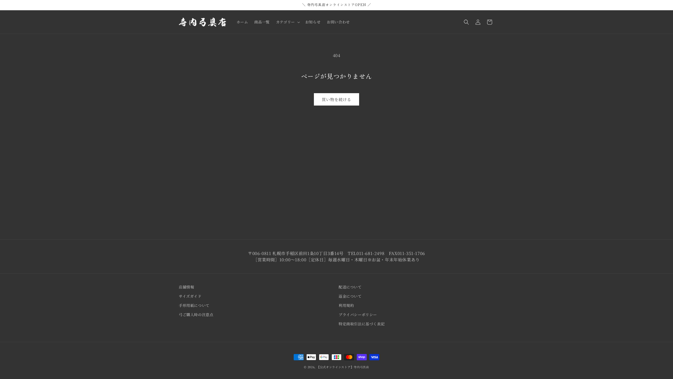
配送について (350, 287)
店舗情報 (186, 287)
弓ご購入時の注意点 (196, 314)
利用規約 (346, 305)
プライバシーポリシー (358, 314)
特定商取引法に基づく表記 (362, 323)
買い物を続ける (336, 99)
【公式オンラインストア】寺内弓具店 (343, 367)
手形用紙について (194, 305)
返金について (350, 296)
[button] (287, 21)
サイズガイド (190, 296)
